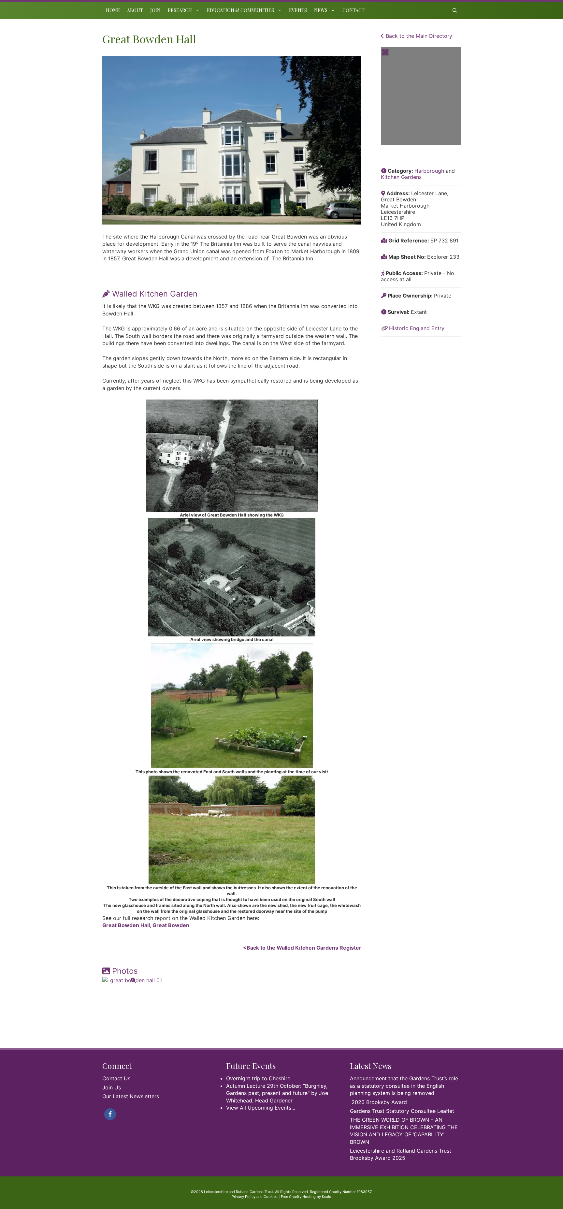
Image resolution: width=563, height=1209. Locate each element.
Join (155, 10)
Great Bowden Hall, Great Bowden (145, 925)
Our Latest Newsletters (130, 1096)
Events (298, 10)
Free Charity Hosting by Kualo (306, 1196)
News (320, 10)
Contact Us (116, 1078)
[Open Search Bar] (455, 10)
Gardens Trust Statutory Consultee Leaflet (402, 1111)
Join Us (111, 1087)
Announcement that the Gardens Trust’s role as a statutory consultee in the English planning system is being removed (404, 1085)
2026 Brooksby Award (379, 1102)
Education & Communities (240, 10)
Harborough (429, 171)
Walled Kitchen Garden (154, 294)
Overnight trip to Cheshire (258, 1078)
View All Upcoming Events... (260, 1107)
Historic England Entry (416, 328)
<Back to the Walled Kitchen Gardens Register (302, 947)
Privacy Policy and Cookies (255, 1196)
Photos (125, 971)
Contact (353, 10)
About (135, 10)
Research (180, 10)
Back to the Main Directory (418, 36)
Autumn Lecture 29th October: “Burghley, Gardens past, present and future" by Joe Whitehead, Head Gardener (277, 1093)
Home (113, 10)
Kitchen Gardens (401, 177)
